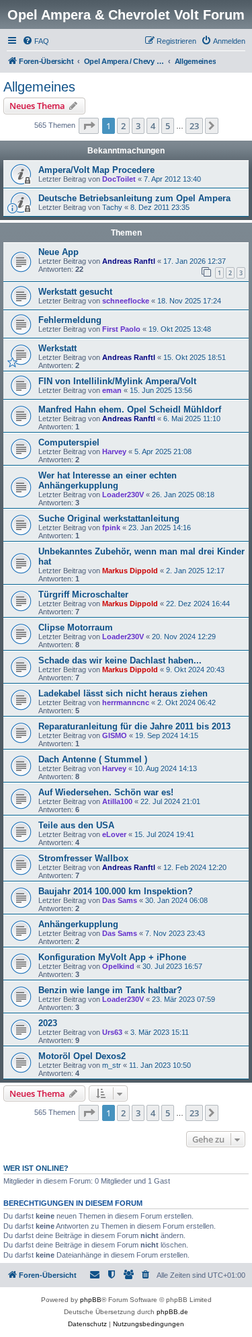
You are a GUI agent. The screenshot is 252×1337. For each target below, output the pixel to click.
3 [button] (138, 126)
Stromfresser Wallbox (83, 858)
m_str (111, 1065)
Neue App (58, 252)
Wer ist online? (36, 1168)
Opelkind (118, 966)
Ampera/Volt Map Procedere (96, 170)
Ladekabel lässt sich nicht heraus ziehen (123, 693)
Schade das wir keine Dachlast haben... (120, 660)
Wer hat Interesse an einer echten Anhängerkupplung (107, 480)
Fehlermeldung (69, 320)
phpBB (90, 1299)
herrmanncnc (125, 702)
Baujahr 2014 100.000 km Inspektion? (115, 891)
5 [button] (167, 126)
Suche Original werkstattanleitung (108, 518)
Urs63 (112, 1032)
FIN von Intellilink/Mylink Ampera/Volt (117, 381)
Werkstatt (57, 348)
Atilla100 (117, 801)
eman (112, 390)
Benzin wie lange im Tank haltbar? (110, 990)
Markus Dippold (130, 571)
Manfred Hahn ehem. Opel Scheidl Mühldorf (129, 409)
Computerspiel (68, 442)
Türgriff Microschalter (83, 594)
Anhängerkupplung (78, 924)
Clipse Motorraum (75, 627)
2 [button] (123, 126)
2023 (47, 1023)
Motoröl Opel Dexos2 (82, 1056)
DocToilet (119, 179)
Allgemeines (39, 86)
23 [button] (194, 126)
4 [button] (153, 126)
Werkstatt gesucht (75, 292)
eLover (114, 834)
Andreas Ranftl (128, 261)
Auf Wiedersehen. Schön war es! (105, 792)
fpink (111, 527)
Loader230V (123, 495)
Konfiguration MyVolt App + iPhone (112, 957)
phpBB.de (172, 1311)
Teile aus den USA (76, 825)
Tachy (112, 207)
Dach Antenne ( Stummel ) (92, 759)
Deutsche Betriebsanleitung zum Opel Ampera (134, 198)
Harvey (114, 451)
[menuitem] (35, 41)
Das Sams (119, 900)
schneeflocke (125, 301)
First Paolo (121, 329)
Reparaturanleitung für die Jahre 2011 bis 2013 (134, 726)
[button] (89, 126)
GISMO (114, 735)
